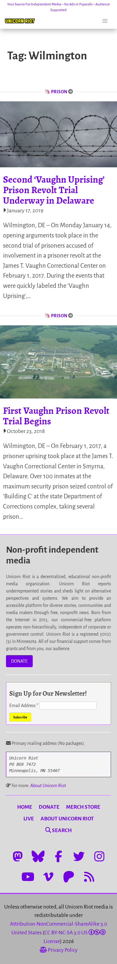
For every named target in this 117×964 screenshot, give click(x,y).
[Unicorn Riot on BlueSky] (38, 856)
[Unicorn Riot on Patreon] (68, 877)
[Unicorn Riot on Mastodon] (18, 856)
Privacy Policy (62, 950)
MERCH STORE (83, 807)
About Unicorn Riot (48, 785)
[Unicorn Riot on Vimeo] (48, 877)
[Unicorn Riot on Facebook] (58, 856)
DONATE (19, 661)
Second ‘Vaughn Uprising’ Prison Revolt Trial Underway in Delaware (53, 190)
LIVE (28, 819)
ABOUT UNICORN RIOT (67, 819)
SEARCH (61, 830)
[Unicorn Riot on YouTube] (28, 877)
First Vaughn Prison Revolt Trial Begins (56, 416)
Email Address (23, 705)
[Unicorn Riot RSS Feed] (89, 877)
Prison (59, 91)
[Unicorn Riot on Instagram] (99, 856)
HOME (24, 807)
